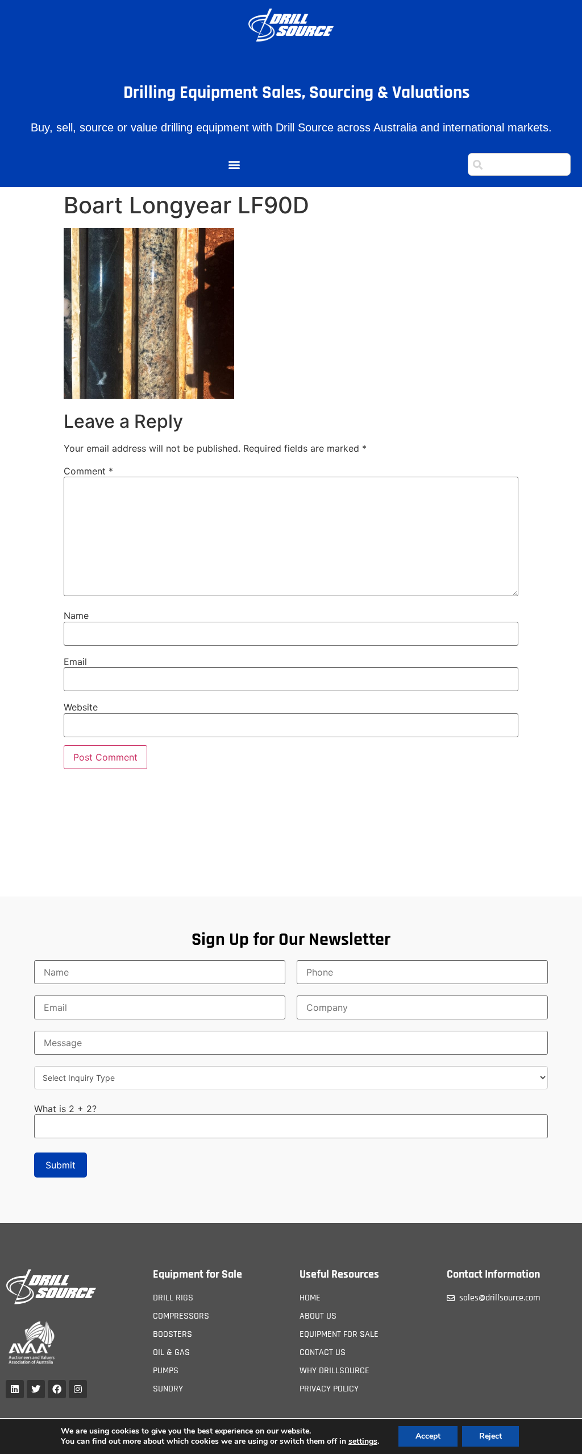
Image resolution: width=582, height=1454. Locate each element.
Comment (88, 471)
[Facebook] (57, 1389)
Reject (490, 1436)
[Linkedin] (15, 1389)
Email (75, 661)
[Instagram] (78, 1389)
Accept (427, 1436)
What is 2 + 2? (65, 1108)
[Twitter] (36, 1389)
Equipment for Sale (197, 1274)
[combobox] (519, 164)
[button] (234, 164)
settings (362, 1441)
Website (81, 707)
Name (76, 615)
